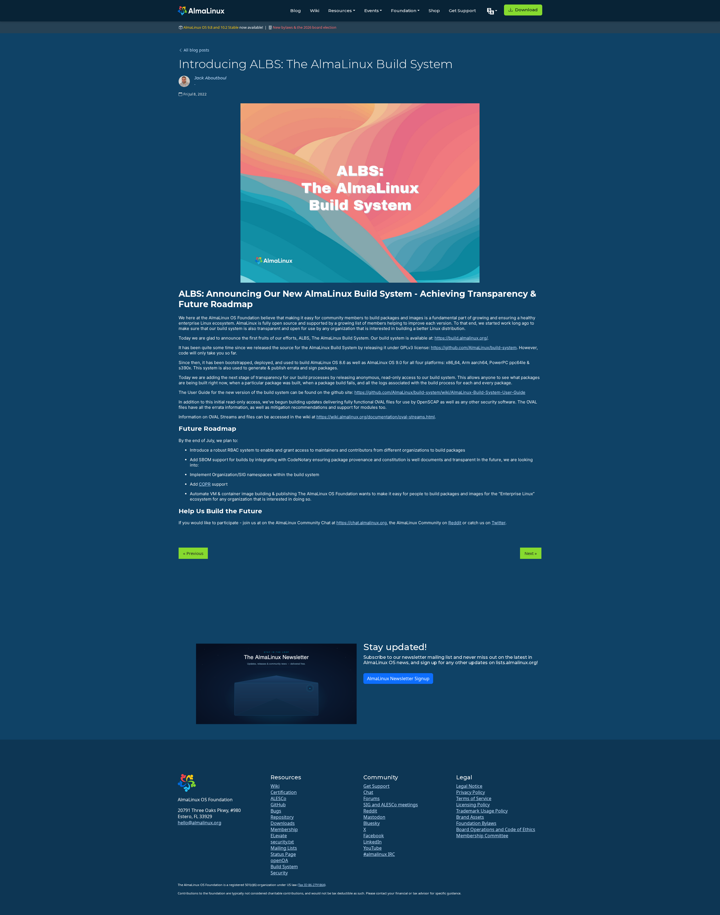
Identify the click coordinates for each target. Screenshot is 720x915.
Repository (282, 817)
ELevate (279, 836)
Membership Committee (482, 836)
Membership (284, 829)
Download (526, 9)
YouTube (372, 848)
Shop (434, 10)
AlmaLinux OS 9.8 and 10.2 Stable (210, 27)
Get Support (462, 10)
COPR (205, 484)
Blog (295, 10)
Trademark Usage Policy (482, 811)
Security (279, 873)
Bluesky (371, 823)
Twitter (498, 522)
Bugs (276, 811)
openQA (279, 860)
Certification (284, 792)
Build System (284, 866)
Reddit (454, 522)
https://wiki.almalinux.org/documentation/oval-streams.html (375, 416)
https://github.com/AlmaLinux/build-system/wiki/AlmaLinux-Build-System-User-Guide (439, 392)
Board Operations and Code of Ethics (495, 829)
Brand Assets (470, 817)
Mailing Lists (284, 848)
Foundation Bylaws (476, 823)
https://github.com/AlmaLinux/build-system (474, 347)
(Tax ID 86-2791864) (311, 885)
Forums (371, 798)
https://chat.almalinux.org (361, 522)
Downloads (283, 823)
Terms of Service (473, 798)
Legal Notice (469, 786)
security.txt (282, 842)
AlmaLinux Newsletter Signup (398, 678)
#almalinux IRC (379, 854)
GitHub (278, 805)
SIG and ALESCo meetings (390, 805)
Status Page (283, 854)
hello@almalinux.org (199, 823)
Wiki (314, 10)
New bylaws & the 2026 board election (304, 27)
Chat (368, 792)
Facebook (373, 836)
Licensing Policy (473, 805)
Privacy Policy (470, 792)
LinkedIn (372, 842)
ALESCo (278, 798)
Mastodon (374, 817)
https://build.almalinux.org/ (461, 338)
